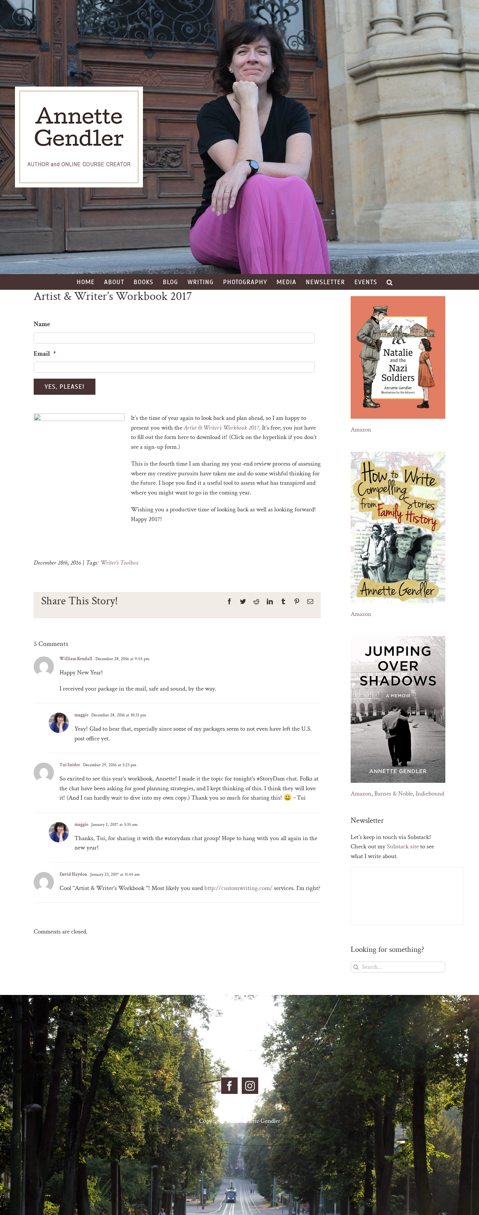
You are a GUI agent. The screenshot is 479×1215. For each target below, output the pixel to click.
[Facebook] (229, 1085)
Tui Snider (70, 765)
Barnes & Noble (393, 794)
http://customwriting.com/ (238, 888)
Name (42, 324)
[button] (390, 281)
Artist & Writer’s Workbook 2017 (221, 428)
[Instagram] (250, 1085)
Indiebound (430, 794)
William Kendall (76, 659)
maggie (81, 715)
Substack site (403, 846)
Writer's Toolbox (119, 563)
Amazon (361, 429)
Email (45, 354)
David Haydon (73, 874)
